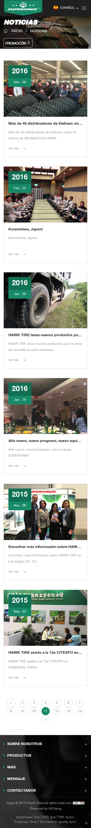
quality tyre (67, 822)
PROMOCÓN (15, 43)
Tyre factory (48, 822)
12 (57, 711)
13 (68, 711)
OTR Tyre (49, 817)
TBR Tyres (65, 817)
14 (80, 711)
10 (34, 711)
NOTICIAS (38, 31)
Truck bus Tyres (25, 822)
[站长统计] (78, 803)
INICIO (17, 31)
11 (45, 711)
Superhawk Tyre (28, 817)
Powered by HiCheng (45, 809)
